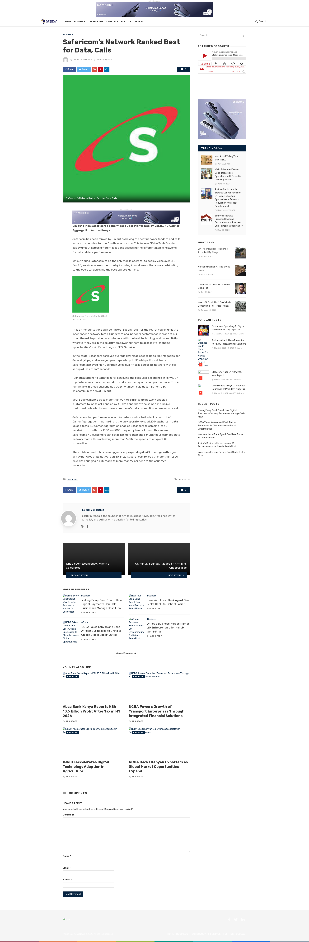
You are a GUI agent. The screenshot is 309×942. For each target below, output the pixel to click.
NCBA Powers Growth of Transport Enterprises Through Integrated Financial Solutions (156, 711)
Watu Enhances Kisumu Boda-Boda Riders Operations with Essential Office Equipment (228, 174)
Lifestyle (112, 21)
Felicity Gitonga (82, 60)
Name (67, 856)
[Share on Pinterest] (100, 69)
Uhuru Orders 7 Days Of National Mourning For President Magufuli (228, 387)
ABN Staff (90, 612)
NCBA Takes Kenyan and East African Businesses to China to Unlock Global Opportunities (101, 630)
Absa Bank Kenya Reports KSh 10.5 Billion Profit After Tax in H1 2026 (91, 711)
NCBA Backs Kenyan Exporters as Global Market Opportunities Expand (158, 766)
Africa (84, 622)
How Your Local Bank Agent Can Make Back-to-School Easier (168, 602)
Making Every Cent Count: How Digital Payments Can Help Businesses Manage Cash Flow (101, 604)
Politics (126, 21)
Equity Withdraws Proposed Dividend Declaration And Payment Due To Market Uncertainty (229, 220)
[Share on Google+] (94, 69)
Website (67, 879)
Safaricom (185, 479)
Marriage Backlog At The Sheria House (214, 268)
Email (66, 868)
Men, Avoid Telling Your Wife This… (226, 158)
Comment (68, 814)
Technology (95, 21)
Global (139, 21)
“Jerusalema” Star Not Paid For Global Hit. (214, 286)
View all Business (124, 653)
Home (68, 21)
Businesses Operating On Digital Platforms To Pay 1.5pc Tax (228, 328)
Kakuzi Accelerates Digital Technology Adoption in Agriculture (86, 766)
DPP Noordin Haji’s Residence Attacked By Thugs (213, 251)
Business (79, 21)
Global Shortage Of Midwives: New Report (227, 374)
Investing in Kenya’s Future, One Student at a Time (221, 454)
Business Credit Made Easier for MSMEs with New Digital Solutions (229, 342)
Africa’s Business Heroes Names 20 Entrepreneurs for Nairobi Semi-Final (168, 627)
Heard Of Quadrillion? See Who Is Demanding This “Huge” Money (214, 304)
